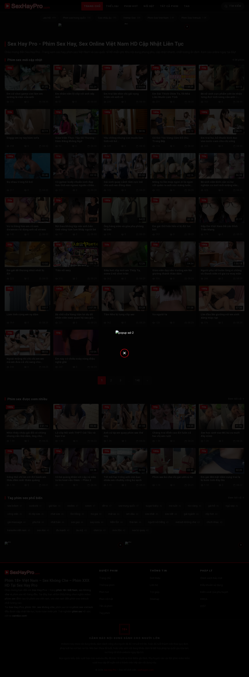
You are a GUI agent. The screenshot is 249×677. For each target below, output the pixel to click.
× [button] (124, 352)
